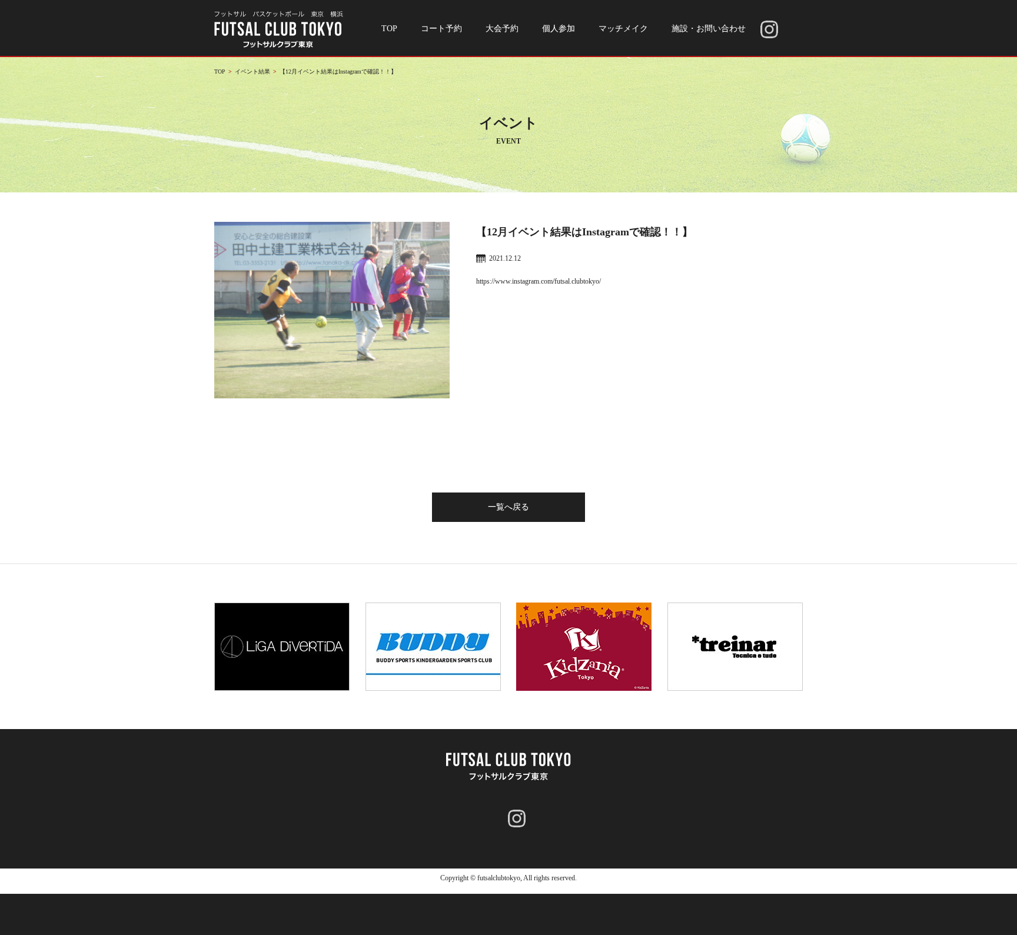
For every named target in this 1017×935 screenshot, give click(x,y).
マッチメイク (623, 28)
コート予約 (441, 28)
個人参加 (558, 28)
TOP (389, 28)
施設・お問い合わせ (709, 28)
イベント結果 (252, 71)
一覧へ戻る (508, 507)
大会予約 (502, 28)
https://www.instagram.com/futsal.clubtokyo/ (538, 281)
